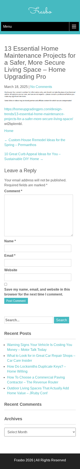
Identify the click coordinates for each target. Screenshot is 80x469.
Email (9, 255)
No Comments (41, 87)
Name (10, 241)
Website (10, 270)
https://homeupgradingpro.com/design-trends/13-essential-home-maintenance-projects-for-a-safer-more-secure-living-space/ (38, 114)
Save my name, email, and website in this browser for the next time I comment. (37, 292)
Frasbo (40, 11)
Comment (13, 191)
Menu (7, 26)
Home (8, 131)
